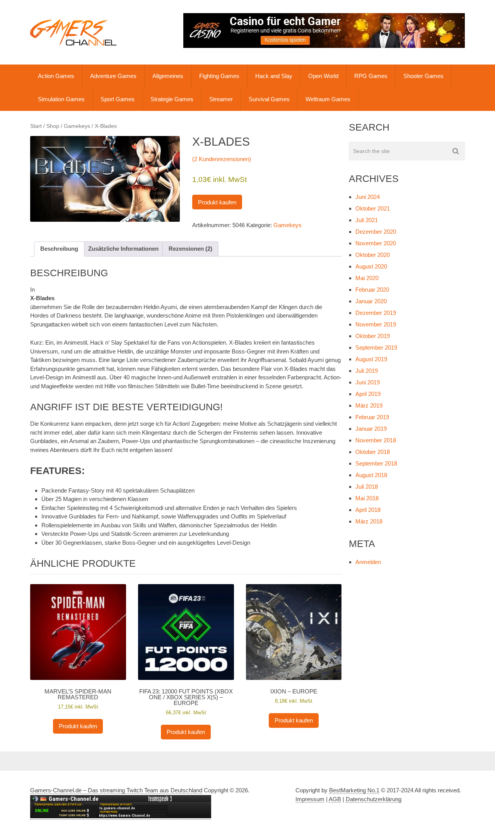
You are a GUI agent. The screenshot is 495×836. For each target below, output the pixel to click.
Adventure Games (113, 76)
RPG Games (370, 76)
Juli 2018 (366, 486)
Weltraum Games (328, 99)
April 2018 (368, 509)
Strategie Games (171, 99)
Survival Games (269, 99)
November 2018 (375, 440)
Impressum (309, 799)
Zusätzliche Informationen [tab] (123, 248)
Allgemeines (167, 76)
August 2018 (371, 475)
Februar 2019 (372, 417)
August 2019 (371, 359)
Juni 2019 (367, 382)
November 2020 (375, 243)
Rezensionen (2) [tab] (190, 248)
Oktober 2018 (372, 452)
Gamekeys (77, 126)
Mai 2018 (367, 498)
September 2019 (376, 347)
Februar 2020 (372, 289)
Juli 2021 (366, 220)
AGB (335, 799)
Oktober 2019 (372, 336)
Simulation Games (61, 99)
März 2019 (368, 405)
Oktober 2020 (372, 254)
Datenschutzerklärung (373, 799)
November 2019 (375, 324)
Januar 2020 (371, 301)
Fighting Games (219, 76)
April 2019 (368, 394)
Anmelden (368, 562)
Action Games (56, 76)
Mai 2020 (367, 278)
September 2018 (376, 463)
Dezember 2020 (375, 231)
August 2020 (371, 266)
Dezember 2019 (375, 312)
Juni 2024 (367, 197)
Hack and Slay (273, 76)
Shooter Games (423, 76)
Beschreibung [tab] (59, 248)
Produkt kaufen (217, 202)
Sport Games (118, 99)
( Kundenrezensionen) (221, 159)
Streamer (221, 99)
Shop (52, 126)
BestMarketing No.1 (354, 790)
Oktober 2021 (372, 208)
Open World (323, 76)
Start (36, 126)
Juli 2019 (366, 370)
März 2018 (368, 521)
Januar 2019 (371, 428)
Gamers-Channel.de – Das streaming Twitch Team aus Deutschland (116, 790)
